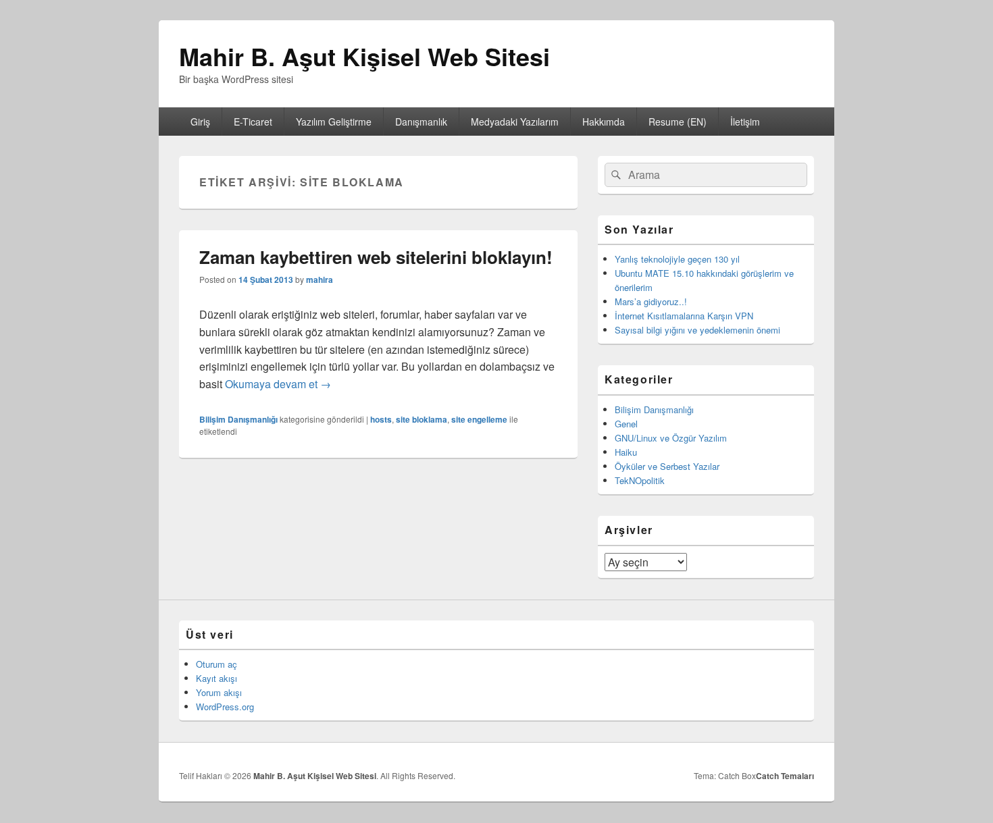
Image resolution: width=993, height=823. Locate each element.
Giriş (200, 121)
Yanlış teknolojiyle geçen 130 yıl (677, 259)
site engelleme (479, 419)
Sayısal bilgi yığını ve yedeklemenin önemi (697, 329)
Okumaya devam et (278, 384)
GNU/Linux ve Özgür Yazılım (671, 437)
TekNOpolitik (640, 480)
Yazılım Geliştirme (334, 121)
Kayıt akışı (216, 678)
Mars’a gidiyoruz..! (651, 301)
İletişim (745, 121)
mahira (319, 279)
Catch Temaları (785, 776)
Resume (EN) (677, 121)
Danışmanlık (421, 121)
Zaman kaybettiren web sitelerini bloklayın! (376, 256)
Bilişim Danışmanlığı (238, 419)
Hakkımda (603, 121)
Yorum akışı (219, 692)
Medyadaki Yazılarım (515, 121)
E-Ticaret (253, 121)
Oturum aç (216, 664)
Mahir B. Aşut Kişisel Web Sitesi (364, 56)
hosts (381, 419)
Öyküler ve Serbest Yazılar (667, 466)
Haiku (626, 452)
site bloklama (421, 419)
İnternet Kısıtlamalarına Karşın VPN (684, 315)
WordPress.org (225, 706)
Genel (626, 423)
